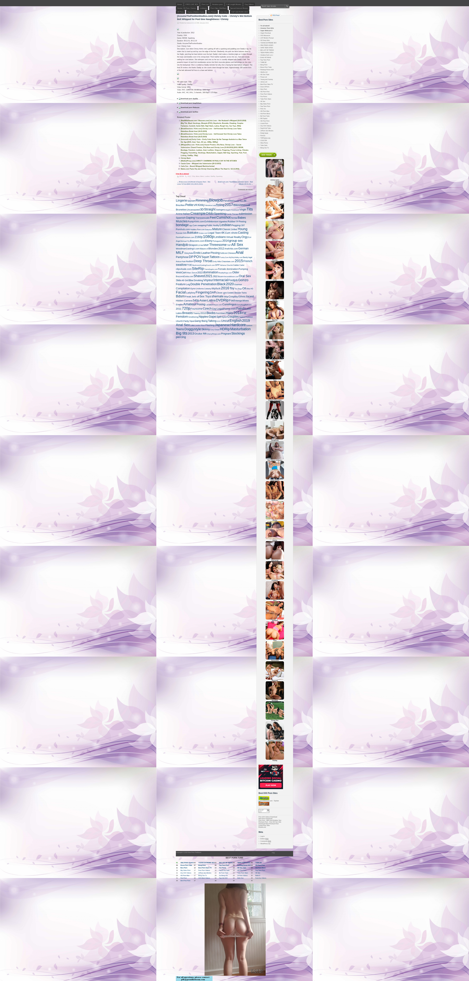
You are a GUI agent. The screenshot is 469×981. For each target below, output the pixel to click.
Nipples (203, 316)
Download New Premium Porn (269, 824)
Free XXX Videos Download (268, 817)
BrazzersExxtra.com (184, 276)
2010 (203, 313)
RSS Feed (276, 15)
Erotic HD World (265, 57)
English (235, 320)
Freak (188, 296)
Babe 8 (257, 875)
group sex (236, 240)
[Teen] (275, 639)
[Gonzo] (275, 479)
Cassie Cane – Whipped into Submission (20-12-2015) (201, 163)
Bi (245, 200)
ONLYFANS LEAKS (266, 45)
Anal (239, 252)
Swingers (220, 209)
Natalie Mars (239, 201)
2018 (237, 313)
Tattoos (215, 257)
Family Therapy (232, 214)
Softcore (223, 253)
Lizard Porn (264, 123)
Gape (212, 316)
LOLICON (263, 140)
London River (200, 325)
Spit (218, 316)
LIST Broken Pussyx (267, 38)
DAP (213, 292)
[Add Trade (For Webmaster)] (267, 157)
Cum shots (231, 232)
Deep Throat (203, 261)
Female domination (228, 269)
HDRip (225, 329)
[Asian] (275, 279)
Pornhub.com (183, 229)
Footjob (233, 280)
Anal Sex (183, 325)
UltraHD (179, 321)
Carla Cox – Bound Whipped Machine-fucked (197, 166)
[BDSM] (275, 299)
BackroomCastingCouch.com (203, 265)
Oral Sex (245, 276)
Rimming (202, 200)
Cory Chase (214, 330)
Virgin (242, 209)
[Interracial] (275, 559)
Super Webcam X (266, 30)
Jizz (215, 276)
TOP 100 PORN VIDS (239, 12)
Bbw (191, 280)
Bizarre (221, 276)
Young (242, 229)
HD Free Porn (265, 121)
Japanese (222, 325)
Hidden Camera (184, 300)
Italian (186, 213)
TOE (189, 265)
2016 (225, 288)
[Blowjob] (275, 339)
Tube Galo (263, 145)
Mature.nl (204, 249)
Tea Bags (238, 289)
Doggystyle (192, 329)
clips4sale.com (184, 269)
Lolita (192, 325)
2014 (225, 240)
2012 (189, 176)
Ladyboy (190, 292)
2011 (178, 308)
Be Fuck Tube (265, 116)
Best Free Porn (185, 881)
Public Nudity (212, 225)
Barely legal (247, 257)
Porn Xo (263, 109)
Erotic (197, 252)
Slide (178, 280)
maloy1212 (190, 23)
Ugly (190, 225)
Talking (212, 320)
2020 (230, 284)
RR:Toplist (263, 118)
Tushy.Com (224, 257)
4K (223, 232)
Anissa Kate (181, 261)
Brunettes (181, 209)
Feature (181, 284)
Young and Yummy (266, 79)
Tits (250, 209)
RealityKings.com (225, 273)
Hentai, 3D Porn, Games (186, 8)
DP (191, 257)
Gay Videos (249, 4)
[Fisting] (275, 759)
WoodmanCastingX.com (188, 248)
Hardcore (238, 325)
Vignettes (223, 221)
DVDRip (222, 300)
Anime (179, 214)
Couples (233, 316)
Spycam (191, 201)
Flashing (209, 325)
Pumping (243, 269)
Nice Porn (263, 89)
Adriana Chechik (226, 265)
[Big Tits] (275, 319)
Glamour (238, 284)
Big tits (181, 333)
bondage (182, 225)
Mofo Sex (240, 878)
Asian (203, 300)
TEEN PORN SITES (266, 52)
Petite (189, 205)
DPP (217, 265)
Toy (232, 288)
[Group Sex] (275, 719)
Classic (226, 229)
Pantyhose (182, 257)
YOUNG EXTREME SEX (268, 43)
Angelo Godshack (232, 210)
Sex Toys (205, 296)
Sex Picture (212, 12)
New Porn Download (265, 818)
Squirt (205, 257)
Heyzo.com (217, 305)
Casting (243, 232)
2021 (209, 276)
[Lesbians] (275, 579)
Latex (179, 313)
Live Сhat (224, 12)
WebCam (181, 272)
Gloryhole (188, 253)
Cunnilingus (229, 304)
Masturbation (240, 329)
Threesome (218, 245)
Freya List (263, 77)
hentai (234, 217)
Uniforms (200, 288)
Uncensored (193, 209)
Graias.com (203, 233)
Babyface (208, 229)
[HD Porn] (275, 218)
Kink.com (199, 221)
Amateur (189, 304)
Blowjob (216, 200)
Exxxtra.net (262, 827)
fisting (220, 205)
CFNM (200, 245)
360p (226, 297)
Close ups (221, 292)
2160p (199, 237)
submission (245, 213)
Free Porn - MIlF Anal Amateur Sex (270, 820)
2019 (246, 321)
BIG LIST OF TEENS (267, 50)
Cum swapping (199, 225)
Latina (211, 300)
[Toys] (275, 379)
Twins (244, 293)
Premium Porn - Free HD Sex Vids (270, 822)
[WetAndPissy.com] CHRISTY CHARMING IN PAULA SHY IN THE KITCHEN (209, 161)
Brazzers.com (197, 241)
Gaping (190, 217)
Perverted (228, 200)
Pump (191, 221)
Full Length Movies (233, 4)
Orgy (244, 237)
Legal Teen (214, 232)
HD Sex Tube (264, 74)
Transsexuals (202, 218)
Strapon (193, 245)
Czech (207, 308)
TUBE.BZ (263, 62)
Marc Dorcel (192, 273)
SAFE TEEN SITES (266, 48)
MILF (180, 253)
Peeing (242, 221)
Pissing (215, 252)
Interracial (220, 280)
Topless (242, 317)
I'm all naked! (265, 26)
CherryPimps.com (214, 334)
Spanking (219, 176)
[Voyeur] (275, 539)
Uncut (225, 320)
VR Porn (180, 12)
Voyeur (208, 280)
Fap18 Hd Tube (265, 128)
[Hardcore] (275, 499)
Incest (250, 296)
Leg (188, 284)
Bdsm (198, 176)
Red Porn (184, 878)
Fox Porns (263, 96)
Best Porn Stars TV (266, 84)
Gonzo (243, 280)
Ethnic (242, 296)
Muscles (181, 221)
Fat (244, 313)
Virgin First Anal (265, 33)
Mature (217, 229)
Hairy (229, 313)
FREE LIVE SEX (192, 4)
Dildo (210, 213)
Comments (265, 841)
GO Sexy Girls (265, 40)
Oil (244, 288)
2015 (239, 261)
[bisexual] (275, 679)
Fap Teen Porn (265, 60)
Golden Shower (234, 293)
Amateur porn (217, 4)
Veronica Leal (210, 205)
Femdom (182, 316)
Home (179, 4)
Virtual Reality (233, 237)
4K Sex (262, 101)
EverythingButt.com (244, 305)
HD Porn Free (265, 92)
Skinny (205, 329)
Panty (186, 321)
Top (273, 853)
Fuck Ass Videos (260, 878)
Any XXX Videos (265, 126)
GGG (219, 321)
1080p (208, 236)
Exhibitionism (211, 221)
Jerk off (195, 296)
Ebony (208, 240)
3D (202, 209)
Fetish (240, 308)
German (243, 248)
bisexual (245, 205)
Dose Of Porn (264, 87)
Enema (179, 304)
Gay (214, 308)
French (247, 261)
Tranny (196, 313)
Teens (180, 329)
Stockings (238, 333)
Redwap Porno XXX (267, 70)
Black (221, 284)
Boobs (211, 313)
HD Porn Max (264, 111)
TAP (229, 245)
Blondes (213, 248)
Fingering (202, 292)
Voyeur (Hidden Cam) (195, 12)
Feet (213, 217)
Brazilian (180, 205)
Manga (238, 300)
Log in (262, 836)
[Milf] (275, 599)
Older (235, 272)
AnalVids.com (231, 248)
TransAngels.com (211, 269)
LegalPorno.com (226, 308)
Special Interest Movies (239, 8)
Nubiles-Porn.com (197, 229)
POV (197, 257)
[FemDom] (275, 739)
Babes (242, 217)
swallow (181, 264)
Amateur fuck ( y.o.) (266, 55)
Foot (232, 300)
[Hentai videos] (275, 519)
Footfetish (249, 317)
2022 (200, 272)
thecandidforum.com (231, 276)
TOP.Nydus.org (265, 138)
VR (195, 205)
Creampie (198, 213)
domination (210, 272)
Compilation (183, 288)
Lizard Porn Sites (264, 825)
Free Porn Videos (266, 94)
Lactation (209, 305)
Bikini (202, 176)
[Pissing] (275, 259)
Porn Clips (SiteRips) (218, 8)
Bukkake (192, 232)
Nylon (224, 317)
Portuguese (217, 241)
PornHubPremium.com (185, 237)
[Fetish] (275, 419)
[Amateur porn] (275, 168)
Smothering (193, 317)
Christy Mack (186, 158)
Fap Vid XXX (223, 878)
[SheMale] (275, 619)
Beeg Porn (263, 65)
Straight (210, 209)
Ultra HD (249, 289)
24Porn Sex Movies (266, 131)
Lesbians (203, 8)
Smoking (198, 280)
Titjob (191, 321)
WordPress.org (265, 844)
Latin (248, 308)
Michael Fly (185, 241)
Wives (245, 300)
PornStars (220, 313)
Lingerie (181, 200)
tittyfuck (216, 288)
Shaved (199, 276)
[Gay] (275, 459)
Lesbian (225, 225)
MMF (206, 245)
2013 (191, 333)
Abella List (263, 72)
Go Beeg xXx (223, 875)
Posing (201, 304)
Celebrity (207, 289)
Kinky (201, 205)
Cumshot (223, 217)
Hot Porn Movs (265, 114)
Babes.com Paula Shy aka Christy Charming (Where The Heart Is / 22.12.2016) (210, 169)
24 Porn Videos (242, 875)
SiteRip (212, 176)
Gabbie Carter (238, 265)
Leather (207, 176)
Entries (264, 839)
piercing (181, 337)
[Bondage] (275, 699)
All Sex (237, 244)
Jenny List (263, 82)
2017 (229, 205)
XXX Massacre (265, 35)
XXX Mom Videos (204, 878)
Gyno (193, 288)
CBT (243, 225)
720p (193, 176)
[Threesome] (275, 659)
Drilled (234, 229)
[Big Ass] (275, 239)
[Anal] (275, 198)
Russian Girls (181, 233)
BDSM (182, 176)
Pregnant (226, 333)
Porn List (205, 4)
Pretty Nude (264, 133)
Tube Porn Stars (265, 99)
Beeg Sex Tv (264, 148)
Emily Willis (217, 261)
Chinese (231, 253)
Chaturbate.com (228, 261)
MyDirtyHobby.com (235, 257)
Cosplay (233, 296)
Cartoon (249, 325)
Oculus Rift (201, 333)
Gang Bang (201, 320)
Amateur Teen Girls (267, 28)
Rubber (231, 221)
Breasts (187, 313)
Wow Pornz (264, 143)
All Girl (184, 280)
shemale (217, 296)
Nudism (189, 261)
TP (237, 221)
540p (196, 300)
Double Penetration (203, 284)
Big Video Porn (265, 104)
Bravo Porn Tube (266, 67)
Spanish (180, 217)
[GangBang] (275, 439)
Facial (181, 292)
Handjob (182, 245)
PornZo (262, 135)
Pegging (236, 225)
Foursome (196, 308)
